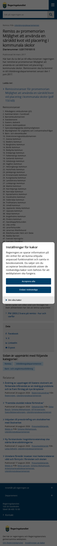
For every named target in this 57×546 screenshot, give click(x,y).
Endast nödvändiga (28, 289)
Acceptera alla (28, 281)
